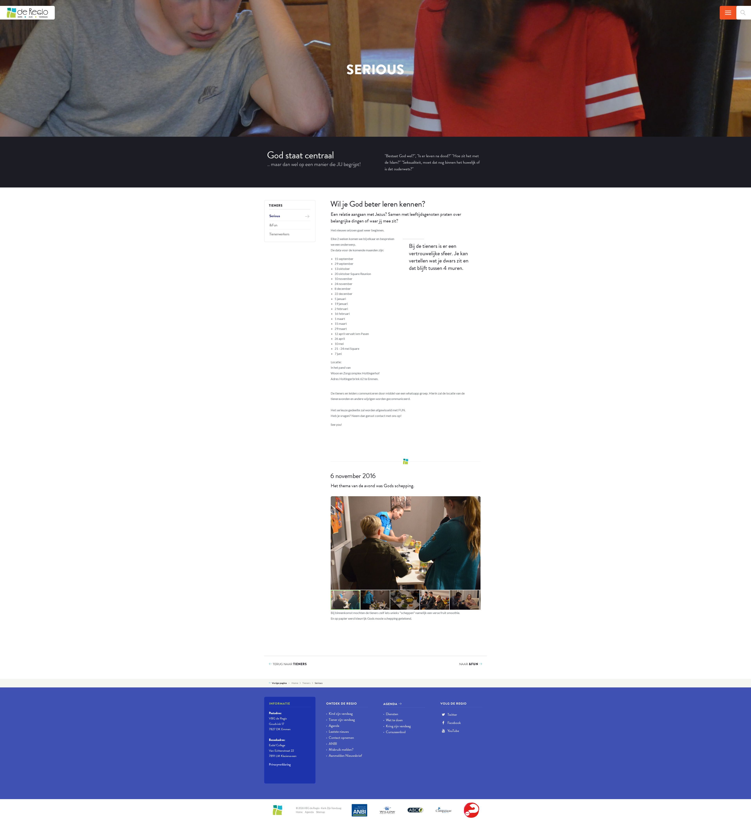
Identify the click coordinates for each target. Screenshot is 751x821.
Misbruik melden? (339, 749)
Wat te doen (393, 720)
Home (295, 683)
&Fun (273, 225)
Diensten (390, 714)
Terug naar (289, 664)
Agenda (332, 725)
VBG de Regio (27, 13)
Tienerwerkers (279, 234)
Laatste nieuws (337, 731)
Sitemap (320, 812)
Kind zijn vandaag (339, 713)
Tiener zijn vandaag (340, 719)
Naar (468, 664)
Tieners (276, 205)
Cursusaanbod (394, 731)
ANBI (331, 743)
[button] (477, 500)
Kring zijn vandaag (397, 726)
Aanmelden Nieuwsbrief (344, 755)
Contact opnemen (340, 737)
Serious (274, 216)
